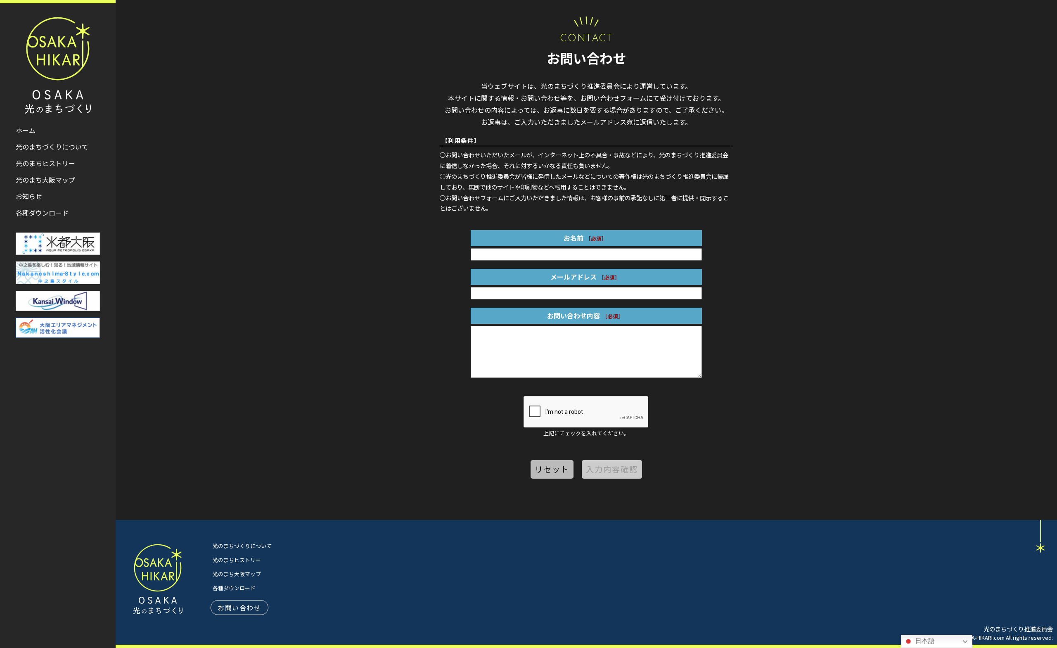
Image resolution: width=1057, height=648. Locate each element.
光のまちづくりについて (242, 546)
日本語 (924, 640)
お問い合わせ (239, 607)
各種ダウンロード (234, 588)
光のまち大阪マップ (237, 574)
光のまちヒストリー (237, 560)
